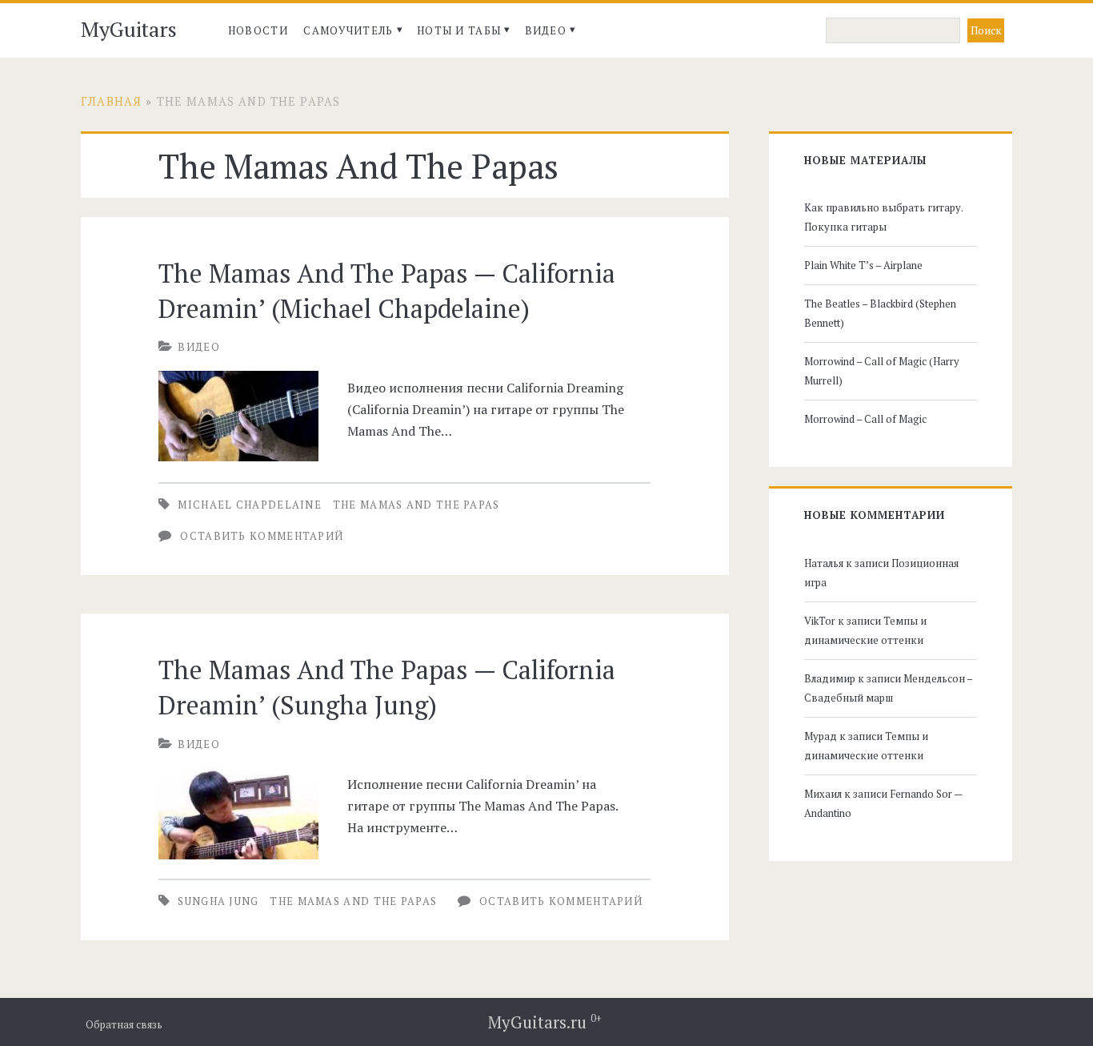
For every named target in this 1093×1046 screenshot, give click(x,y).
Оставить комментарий (261, 536)
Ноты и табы (459, 30)
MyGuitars (129, 28)
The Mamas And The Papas (416, 504)
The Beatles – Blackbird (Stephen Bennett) (880, 313)
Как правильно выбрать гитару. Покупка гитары (883, 217)
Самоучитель (348, 30)
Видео (546, 30)
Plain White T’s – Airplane (863, 265)
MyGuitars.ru (545, 1022)
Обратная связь (124, 1025)
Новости (258, 30)
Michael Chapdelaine (250, 504)
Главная (111, 101)
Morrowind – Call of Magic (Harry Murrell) (881, 371)
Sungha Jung (218, 901)
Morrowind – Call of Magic (865, 419)
